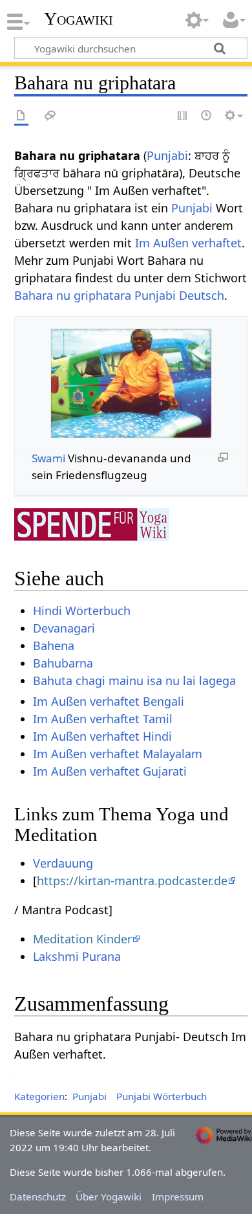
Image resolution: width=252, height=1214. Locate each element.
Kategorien (39, 1096)
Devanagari (64, 628)
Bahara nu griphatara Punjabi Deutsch (119, 295)
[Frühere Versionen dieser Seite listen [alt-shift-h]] (207, 116)
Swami (48, 458)
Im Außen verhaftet (188, 243)
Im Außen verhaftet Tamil (103, 718)
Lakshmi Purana (77, 956)
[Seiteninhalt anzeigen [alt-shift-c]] (21, 116)
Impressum (178, 1196)
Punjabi (167, 155)
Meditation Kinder (82, 939)
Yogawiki (78, 19)
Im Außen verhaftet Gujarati (110, 771)
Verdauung (63, 863)
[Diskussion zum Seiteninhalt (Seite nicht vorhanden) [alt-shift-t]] (50, 116)
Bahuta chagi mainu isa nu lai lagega (134, 680)
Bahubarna (63, 663)
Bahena (53, 645)
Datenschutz (38, 1196)
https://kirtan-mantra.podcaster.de (132, 880)
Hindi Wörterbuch (82, 610)
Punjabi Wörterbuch (161, 1096)
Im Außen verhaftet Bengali (108, 701)
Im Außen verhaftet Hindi (102, 736)
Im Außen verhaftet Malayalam (117, 753)
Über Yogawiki (109, 1196)
